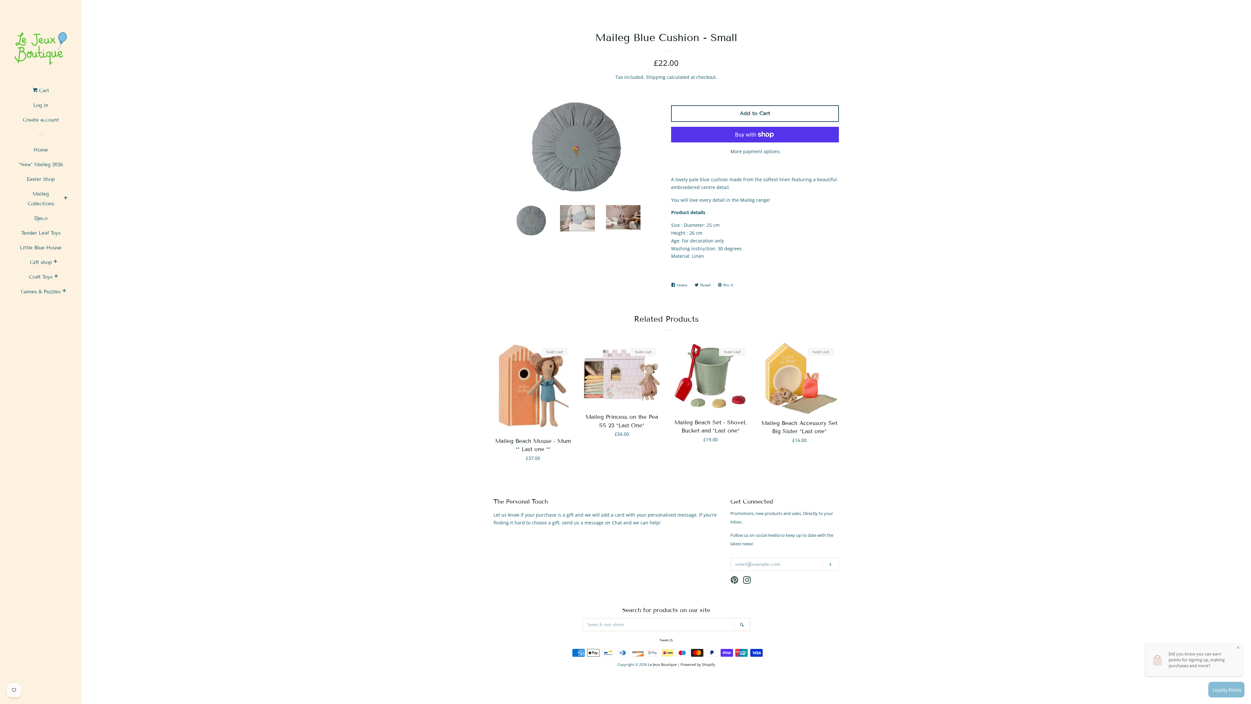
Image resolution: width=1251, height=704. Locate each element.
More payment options (755, 151)
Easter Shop (41, 179)
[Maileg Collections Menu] (65, 199)
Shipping (656, 77)
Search (666, 640)
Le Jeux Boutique (662, 664)
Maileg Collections (41, 199)
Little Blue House (41, 248)
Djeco (41, 218)
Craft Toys (40, 277)
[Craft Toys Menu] (56, 277)
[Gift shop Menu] (55, 262)
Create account (41, 120)
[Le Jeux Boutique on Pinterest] (734, 581)
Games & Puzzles (41, 292)
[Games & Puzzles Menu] (64, 292)
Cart (43, 91)
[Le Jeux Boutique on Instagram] (747, 581)
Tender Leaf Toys (41, 233)
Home (41, 150)
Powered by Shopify (698, 664)
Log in (40, 105)
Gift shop (41, 262)
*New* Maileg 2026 (41, 165)
